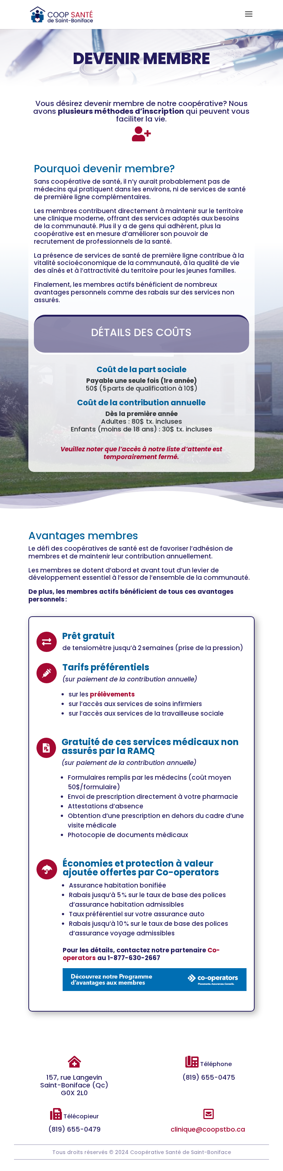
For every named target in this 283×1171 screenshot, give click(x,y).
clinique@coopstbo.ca (208, 1129)
